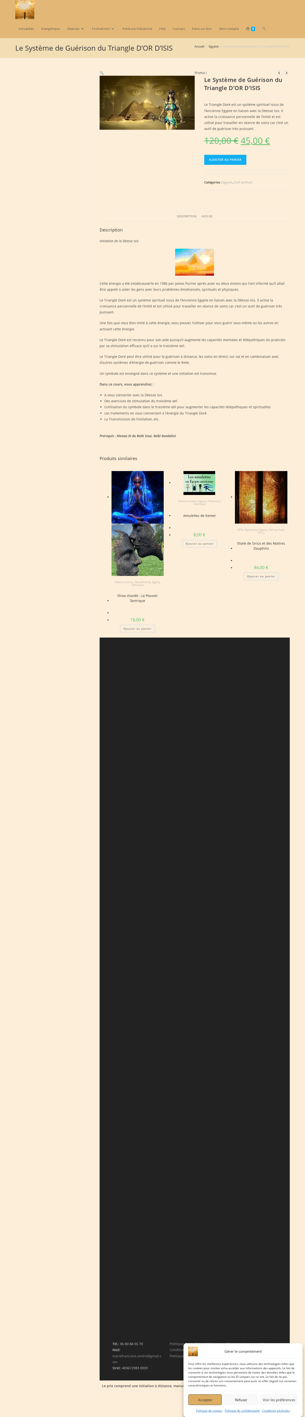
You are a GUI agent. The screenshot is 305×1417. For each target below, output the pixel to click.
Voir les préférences (279, 1399)
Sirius (261, 533)
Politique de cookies (209, 1411)
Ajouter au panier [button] (137, 629)
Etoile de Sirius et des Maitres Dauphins (261, 546)
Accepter (205, 1399)
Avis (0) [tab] (206, 216)
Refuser (241, 1399)
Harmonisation (124, 582)
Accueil (199, 46)
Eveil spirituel (243, 182)
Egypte (214, 46)
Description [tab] (187, 216)
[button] (102, 72)
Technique (137, 585)
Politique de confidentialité (242, 1411)
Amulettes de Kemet (199, 515)
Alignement (251, 530)
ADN (240, 530)
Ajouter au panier (225, 160)
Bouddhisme (142, 582)
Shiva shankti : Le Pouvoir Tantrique (137, 598)
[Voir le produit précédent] (279, 73)
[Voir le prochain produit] (286, 73)
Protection (214, 501)
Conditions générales (276, 1411)
